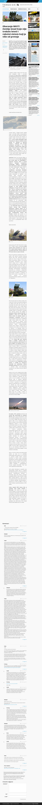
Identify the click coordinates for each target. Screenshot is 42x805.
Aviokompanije (6, 8)
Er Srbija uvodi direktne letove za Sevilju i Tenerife (34, 49)
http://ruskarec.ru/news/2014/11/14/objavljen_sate (12, 768)
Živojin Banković (5, 43)
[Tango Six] (11, 4)
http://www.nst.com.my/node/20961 (12, 683)
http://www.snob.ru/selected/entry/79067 (10, 704)
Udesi (29, 8)
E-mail (6, 796)
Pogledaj (38, 75)
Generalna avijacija (22, 8)
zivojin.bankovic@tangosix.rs (5, 47)
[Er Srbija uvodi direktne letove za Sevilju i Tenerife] (35, 45)
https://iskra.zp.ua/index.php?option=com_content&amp (14, 529)
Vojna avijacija (13, 8)
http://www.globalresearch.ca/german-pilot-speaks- (12, 667)
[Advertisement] (18, 514)
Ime (6, 794)
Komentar (5, 783)
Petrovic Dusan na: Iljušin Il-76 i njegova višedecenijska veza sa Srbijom (34, 67)
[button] (38, 9)
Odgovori (25, 531)
